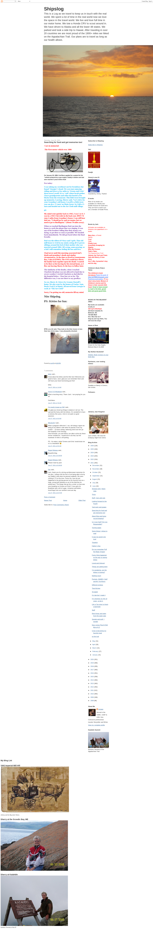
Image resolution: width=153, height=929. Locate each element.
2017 (92, 670)
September (96, 476)
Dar (49, 469)
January (95, 655)
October (95, 472)
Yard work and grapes (99, 507)
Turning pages (96, 528)
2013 (92, 683)
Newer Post (48, 500)
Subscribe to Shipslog (95, 145)
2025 (92, 449)
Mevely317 (51, 423)
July (94, 483)
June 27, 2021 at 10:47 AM (55, 493)
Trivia (94, 494)
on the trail (95, 636)
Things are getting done (99, 567)
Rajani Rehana (53, 450)
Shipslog (54, 8)
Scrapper (95, 592)
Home (65, 500)
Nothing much (96, 576)
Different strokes (97, 585)
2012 (92, 687)
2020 (92, 659)
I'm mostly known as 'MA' (56, 407)
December (96, 465)
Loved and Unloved (98, 563)
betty (49, 374)
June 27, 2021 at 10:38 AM (55, 455)
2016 (92, 673)
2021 (92, 463)
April (94, 644)
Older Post (82, 500)
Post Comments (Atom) (61, 505)
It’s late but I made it (98, 595)
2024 (92, 452)
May (94, 641)
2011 (92, 690)
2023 (92, 456)
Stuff (93, 610)
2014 (92, 680)
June (94, 486)
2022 (92, 459)
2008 (92, 700)
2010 (92, 694)
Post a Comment (49, 497)
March (94, 648)
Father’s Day (96, 546)
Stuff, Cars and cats (98, 498)
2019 (92, 663)
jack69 (100, 709)
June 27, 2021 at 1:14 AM (54, 387)
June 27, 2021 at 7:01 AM (54, 403)
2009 (92, 697)
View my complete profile (96, 725)
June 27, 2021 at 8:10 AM (54, 418)
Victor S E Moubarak (55, 392)
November (96, 469)
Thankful (95, 542)
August (94, 479)
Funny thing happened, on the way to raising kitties (99, 557)
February (95, 651)
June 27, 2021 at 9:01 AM (54, 446)
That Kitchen (96, 588)
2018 (92, 666)
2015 (92, 676)
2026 (92, 446)
